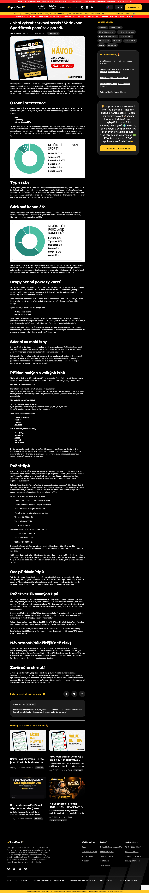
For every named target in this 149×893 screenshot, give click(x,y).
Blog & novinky (87, 856)
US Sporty (19, 435)
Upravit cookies (105, 880)
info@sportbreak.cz (133, 856)
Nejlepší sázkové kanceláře (111, 847)
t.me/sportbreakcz (132, 861)
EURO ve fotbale (130, 41)
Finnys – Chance (21, 417)
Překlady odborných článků (107, 36)
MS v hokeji (117, 41)
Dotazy (62, 7)
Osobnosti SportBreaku (126, 32)
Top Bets (18, 420)
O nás (76, 7)
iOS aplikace (107, 16)
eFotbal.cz (104, 861)
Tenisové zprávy (106, 856)
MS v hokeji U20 (104, 41)
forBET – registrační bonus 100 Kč (114, 78)
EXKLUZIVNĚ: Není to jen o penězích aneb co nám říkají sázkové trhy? (118, 70)
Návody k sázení (116, 27)
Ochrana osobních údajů (17, 880)
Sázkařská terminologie (106, 32)
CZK (117, 7)
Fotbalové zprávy (107, 852)
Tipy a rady (102, 27)
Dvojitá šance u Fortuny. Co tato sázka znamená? (116, 62)
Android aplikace (122, 16)
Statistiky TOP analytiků (116, 148)
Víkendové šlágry (126, 36)
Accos (17, 438)
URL (82, 694)
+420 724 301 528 (131, 852)
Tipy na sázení (105, 865)
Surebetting (112, 45)
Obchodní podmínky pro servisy (82, 880)
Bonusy (101, 45)
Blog (69, 7)
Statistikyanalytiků (42, 7)
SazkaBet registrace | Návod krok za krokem (115, 85)
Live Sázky (19, 422)
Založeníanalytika (52, 7)
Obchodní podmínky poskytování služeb (48, 880)
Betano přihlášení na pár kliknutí (113, 92)
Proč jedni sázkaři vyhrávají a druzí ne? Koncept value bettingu (50, 272)
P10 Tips (18, 425)
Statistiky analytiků (89, 852)
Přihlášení (132, 7)
